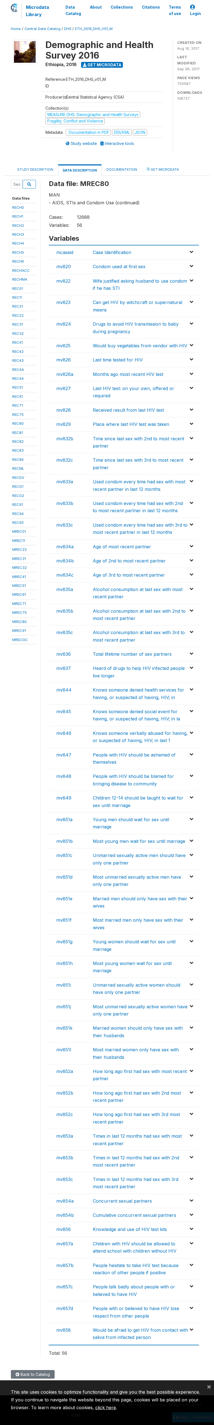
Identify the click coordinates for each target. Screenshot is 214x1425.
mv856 (63, 1229)
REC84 (18, 459)
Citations (151, 7)
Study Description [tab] (35, 169)
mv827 (63, 388)
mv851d (64, 877)
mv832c (64, 460)
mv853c (64, 1179)
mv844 (64, 690)
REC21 (17, 306)
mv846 (63, 733)
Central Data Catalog (42, 29)
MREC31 (19, 558)
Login (195, 13)
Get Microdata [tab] (164, 169)
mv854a (65, 1201)
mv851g (64, 941)
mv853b (64, 1157)
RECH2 (18, 225)
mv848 (63, 776)
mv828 (63, 410)
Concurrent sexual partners (122, 1201)
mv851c (64, 855)
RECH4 (18, 243)
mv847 (63, 755)
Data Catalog (73, 10)
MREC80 (19, 621)
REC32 (18, 333)
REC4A (18, 369)
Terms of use (175, 10)
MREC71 (19, 603)
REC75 (18, 414)
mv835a (64, 589)
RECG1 (17, 486)
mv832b (64, 438)
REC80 (18, 423)
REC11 (17, 297)
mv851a (64, 819)
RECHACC (21, 270)
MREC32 (19, 567)
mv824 (63, 324)
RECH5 (18, 252)
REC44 (18, 378)
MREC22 (19, 549)
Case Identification (112, 252)
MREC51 (19, 585)
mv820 (63, 266)
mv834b (65, 561)
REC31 (17, 324)
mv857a (64, 1243)
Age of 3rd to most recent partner (129, 575)
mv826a (64, 374)
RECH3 (18, 234)
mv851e (64, 898)
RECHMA (19, 279)
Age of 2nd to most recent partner (129, 561)
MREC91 (19, 630)
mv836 (63, 654)
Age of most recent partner (122, 546)
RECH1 (17, 216)
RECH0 (18, 207)
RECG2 (18, 495)
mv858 (63, 1330)
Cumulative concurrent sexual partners (134, 1215)
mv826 (63, 360)
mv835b (64, 611)
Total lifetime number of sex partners (132, 654)
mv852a (64, 1071)
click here (105, 1407)
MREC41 (19, 576)
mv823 (63, 302)
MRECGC (20, 639)
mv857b (65, 1265)
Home (16, 29)
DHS (67, 29)
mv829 (63, 424)
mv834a (65, 546)
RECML (18, 468)
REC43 (18, 360)
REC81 (17, 432)
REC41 (17, 342)
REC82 (18, 441)
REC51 (17, 387)
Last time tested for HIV (118, 360)
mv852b (64, 1093)
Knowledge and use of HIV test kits (130, 1229)
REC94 (18, 513)
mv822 (63, 281)
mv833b (64, 503)
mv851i (63, 985)
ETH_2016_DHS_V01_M (94, 29)
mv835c (64, 632)
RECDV (18, 477)
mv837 (63, 668)
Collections (122, 7)
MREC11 (18, 540)
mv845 (63, 711)
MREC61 (19, 594)
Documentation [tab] (121, 169)
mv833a (64, 481)
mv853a (64, 1136)
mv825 (63, 345)
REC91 (17, 504)
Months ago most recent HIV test (128, 374)
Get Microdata (104, 64)
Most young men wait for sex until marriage (139, 841)
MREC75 (19, 612)
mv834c (65, 575)
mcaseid (64, 252)
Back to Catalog (35, 1374)
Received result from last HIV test (128, 410)
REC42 (18, 351)
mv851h (64, 963)
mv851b (64, 841)
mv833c (64, 525)
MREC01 (19, 531)
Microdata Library (37, 10)
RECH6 (18, 261)
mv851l (63, 1049)
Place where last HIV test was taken (131, 424)
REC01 (17, 288)
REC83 (18, 450)
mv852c (64, 1114)
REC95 (18, 522)
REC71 (17, 405)
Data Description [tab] (80, 170)
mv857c (64, 1287)
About (96, 7)
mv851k (64, 1028)
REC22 (18, 315)
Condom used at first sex (119, 266)
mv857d (64, 1308)
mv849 (63, 798)
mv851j (63, 1006)
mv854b (65, 1215)
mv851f (64, 920)
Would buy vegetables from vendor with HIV (140, 345)
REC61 (17, 396)
